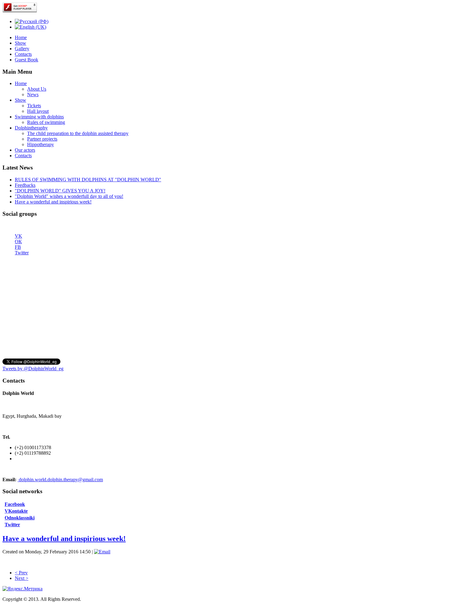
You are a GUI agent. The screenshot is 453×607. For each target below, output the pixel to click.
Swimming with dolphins (39, 116)
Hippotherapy (40, 144)
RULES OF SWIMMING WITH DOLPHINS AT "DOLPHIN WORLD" (88, 179)
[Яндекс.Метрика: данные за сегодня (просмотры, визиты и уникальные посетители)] (22, 589)
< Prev (21, 572)
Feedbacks (25, 185)
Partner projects (42, 138)
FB (18, 247)
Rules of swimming (46, 122)
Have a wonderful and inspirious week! (53, 201)
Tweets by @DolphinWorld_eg (32, 368)
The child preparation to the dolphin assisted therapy (78, 133)
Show (20, 43)
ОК (18, 241)
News (33, 94)
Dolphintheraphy (31, 127)
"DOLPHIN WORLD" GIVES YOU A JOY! (60, 190)
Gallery (22, 48)
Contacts (23, 54)
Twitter (22, 252)
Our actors (25, 150)
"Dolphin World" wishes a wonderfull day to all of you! (69, 196)
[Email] (102, 551)
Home (21, 37)
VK (18, 236)
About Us (36, 89)
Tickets (34, 105)
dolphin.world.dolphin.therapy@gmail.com (61, 479)
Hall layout (38, 111)
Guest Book (26, 59)
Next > (21, 578)
